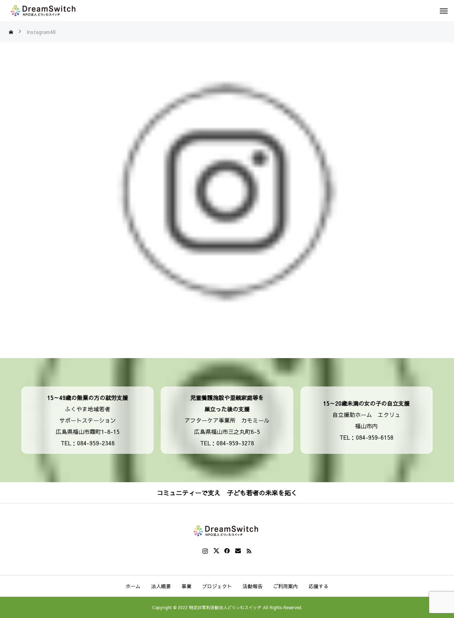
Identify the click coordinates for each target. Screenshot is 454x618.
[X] (216, 550)
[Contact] (238, 550)
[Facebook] (227, 550)
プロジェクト (217, 586)
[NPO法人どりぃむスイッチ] (44, 11)
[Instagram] (205, 550)
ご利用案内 (285, 586)
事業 (187, 586)
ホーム (133, 586)
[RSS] (249, 550)
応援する (318, 586)
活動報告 (252, 586)
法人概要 (161, 586)
